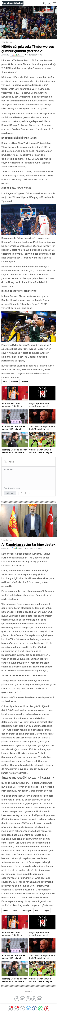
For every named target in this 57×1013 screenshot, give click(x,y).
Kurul (37, 910)
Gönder (10, 493)
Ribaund (14, 381)
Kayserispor (26, 910)
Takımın (25, 381)
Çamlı (5, 910)
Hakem (14, 910)
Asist (5, 381)
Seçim (46, 910)
